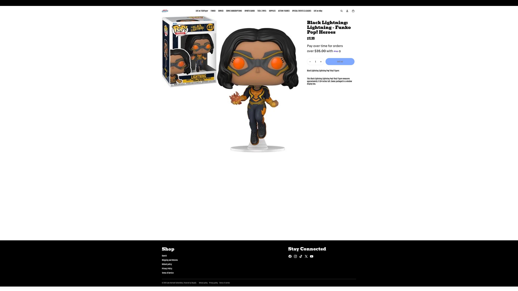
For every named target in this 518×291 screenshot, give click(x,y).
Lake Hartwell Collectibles (175, 283)
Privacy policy (213, 283)
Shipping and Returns (170, 260)
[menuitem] (202, 11)
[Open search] (342, 11)
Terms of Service (168, 273)
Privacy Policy (167, 268)
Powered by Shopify (190, 283)
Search (164, 256)
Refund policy (167, 264)
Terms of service (224, 283)
